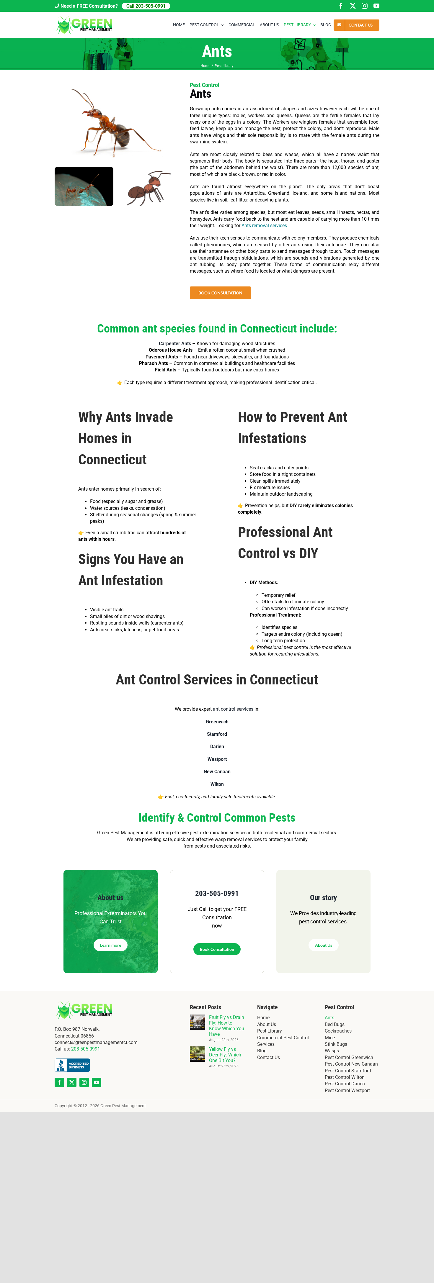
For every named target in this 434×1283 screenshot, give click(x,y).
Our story (323, 897)
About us (110, 897)
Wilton (217, 784)
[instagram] (365, 6)
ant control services (233, 709)
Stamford (217, 734)
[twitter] (353, 6)
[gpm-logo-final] (84, 17)
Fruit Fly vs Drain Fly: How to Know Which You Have (226, 1026)
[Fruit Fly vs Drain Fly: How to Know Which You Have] (197, 1017)
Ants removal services (264, 225)
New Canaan (217, 771)
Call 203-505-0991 (146, 6)
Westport (217, 759)
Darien (217, 746)
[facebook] (341, 6)
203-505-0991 (217, 893)
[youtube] (376, 6)
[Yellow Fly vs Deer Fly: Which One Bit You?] (197, 1049)
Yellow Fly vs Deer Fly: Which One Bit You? (225, 1054)
